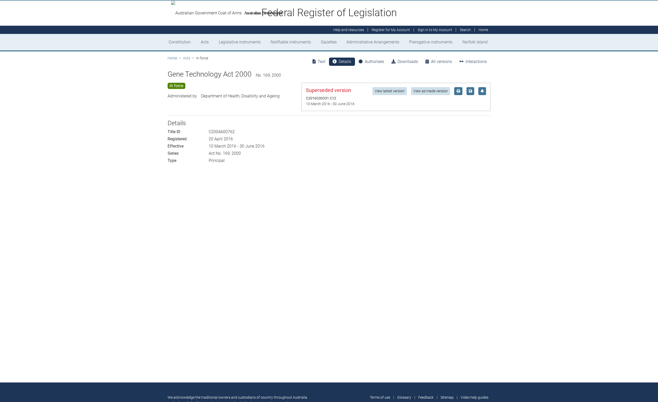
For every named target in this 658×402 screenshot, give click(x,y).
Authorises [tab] (374, 61)
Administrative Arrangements (372, 42)
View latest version (390, 91)
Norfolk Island (475, 42)
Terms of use (380, 397)
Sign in (435, 30)
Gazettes (329, 42)
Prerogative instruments (430, 42)
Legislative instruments (240, 42)
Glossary (404, 397)
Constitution (180, 42)
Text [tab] (321, 61)
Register (391, 30)
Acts (205, 42)
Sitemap (447, 397)
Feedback (426, 397)
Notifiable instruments (291, 42)
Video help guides (474, 397)
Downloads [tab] (408, 61)
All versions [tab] (441, 61)
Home (172, 58)
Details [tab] (345, 61)
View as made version (430, 91)
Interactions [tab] (476, 61)
